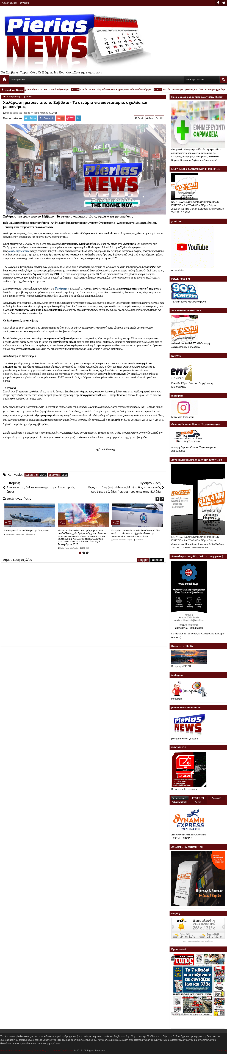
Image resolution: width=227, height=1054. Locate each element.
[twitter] (224, 3)
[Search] (223, 79)
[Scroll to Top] (221, 1048)
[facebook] (218, 3)
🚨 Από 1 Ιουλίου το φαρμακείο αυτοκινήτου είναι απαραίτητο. (135, 532)
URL (160, 118)
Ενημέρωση (31, 475)
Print (150, 118)
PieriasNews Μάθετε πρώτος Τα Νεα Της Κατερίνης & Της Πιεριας (36, 1050)
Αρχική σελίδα (9, 2)
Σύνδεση (24, 2)
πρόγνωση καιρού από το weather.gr (198, 941)
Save (72, 117)
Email (140, 118)
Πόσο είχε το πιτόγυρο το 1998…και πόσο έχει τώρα (28, 89)
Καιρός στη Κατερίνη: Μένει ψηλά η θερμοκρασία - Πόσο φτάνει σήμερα (101, 89)
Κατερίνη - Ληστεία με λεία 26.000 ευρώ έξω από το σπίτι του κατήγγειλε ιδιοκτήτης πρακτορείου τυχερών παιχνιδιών (82, 533)
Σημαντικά (54, 475)
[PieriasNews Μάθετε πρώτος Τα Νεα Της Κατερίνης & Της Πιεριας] (4, 79)
